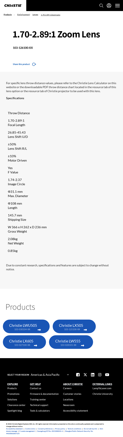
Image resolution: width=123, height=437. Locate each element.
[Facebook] (78, 375)
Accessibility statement (75, 410)
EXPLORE (12, 384)
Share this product (21, 64)
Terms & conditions (74, 429)
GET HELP (35, 384)
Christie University (103, 393)
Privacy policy (60, 429)
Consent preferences (45, 429)
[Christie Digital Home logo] (13, 6)
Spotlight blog (14, 410)
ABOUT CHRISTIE (73, 384)
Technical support (39, 405)
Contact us (35, 388)
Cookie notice (30, 429)
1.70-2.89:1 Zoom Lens (50, 15)
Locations (68, 399)
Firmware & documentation (44, 393)
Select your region (18, 374)
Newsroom (68, 405)
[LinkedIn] (92, 375)
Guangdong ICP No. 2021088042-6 (50, 431)
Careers (67, 388)
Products (8, 14)
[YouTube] (107, 375)
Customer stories (72, 393)
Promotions (13, 393)
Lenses (35, 14)
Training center (38, 399)
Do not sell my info (90, 429)
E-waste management (27, 431)
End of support (23, 14)
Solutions (12, 399)
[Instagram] (99, 375)
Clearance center (16, 405)
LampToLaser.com (102, 388)
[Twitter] (85, 375)
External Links (102, 384)
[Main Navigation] (117, 5)
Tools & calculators (40, 410)
